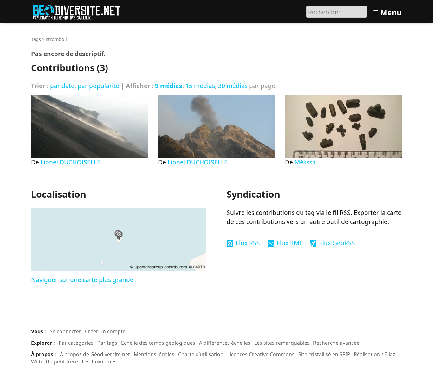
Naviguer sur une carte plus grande (82, 279)
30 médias (233, 85)
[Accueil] (79, 11)
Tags (36, 39)
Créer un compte (105, 331)
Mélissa (305, 162)
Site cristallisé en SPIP (324, 354)
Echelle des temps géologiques (158, 342)
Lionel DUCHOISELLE (70, 162)
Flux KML (289, 243)
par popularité (98, 85)
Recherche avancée (336, 342)
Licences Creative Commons (260, 354)
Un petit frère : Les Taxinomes (81, 361)
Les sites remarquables (282, 342)
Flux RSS (248, 243)
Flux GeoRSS (337, 243)
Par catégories (76, 342)
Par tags (107, 342)
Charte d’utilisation (200, 354)
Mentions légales (154, 354)
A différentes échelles (224, 342)
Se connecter (65, 331)
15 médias (200, 85)
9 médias (168, 85)
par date (62, 85)
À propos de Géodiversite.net (95, 354)
